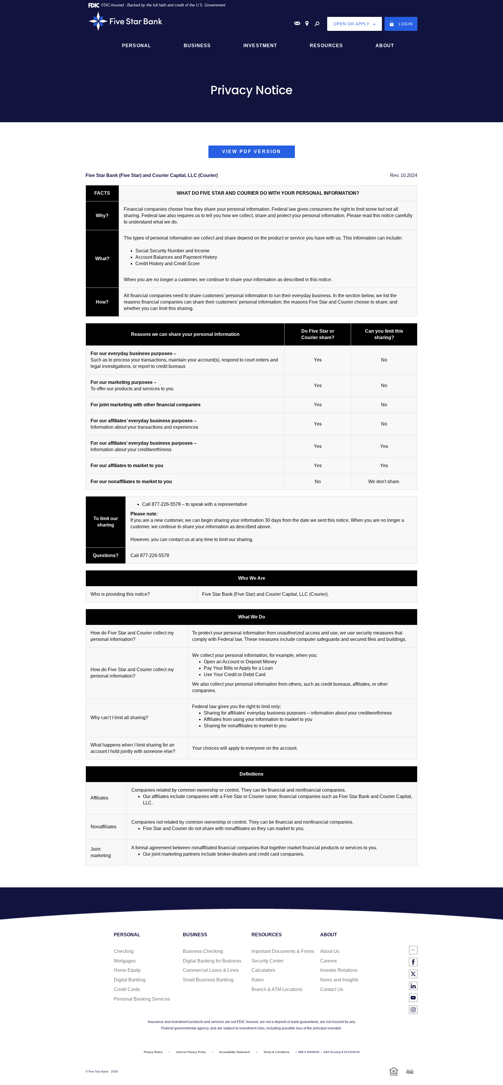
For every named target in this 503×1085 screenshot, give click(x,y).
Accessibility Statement (234, 1052)
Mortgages (125, 960)
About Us (329, 951)
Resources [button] (326, 45)
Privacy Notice (153, 1052)
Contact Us (331, 989)
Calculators (263, 970)
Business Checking (203, 951)
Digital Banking (130, 979)
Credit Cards (127, 989)
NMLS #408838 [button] (308, 1052)
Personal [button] (136, 45)
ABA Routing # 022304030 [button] (341, 1052)
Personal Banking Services (142, 999)
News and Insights (339, 979)
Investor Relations (338, 970)
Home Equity (127, 970)
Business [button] (197, 45)
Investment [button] (260, 45)
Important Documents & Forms (283, 951)
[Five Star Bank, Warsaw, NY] (251, 21)
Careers (328, 960)
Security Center (268, 960)
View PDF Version (258, 153)
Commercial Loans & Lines (211, 970)
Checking (124, 951)
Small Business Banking (208, 979)
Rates (258, 979)
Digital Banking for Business (212, 960)
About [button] (385, 45)
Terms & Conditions (276, 1052)
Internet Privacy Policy (191, 1052)
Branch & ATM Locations (277, 989)
